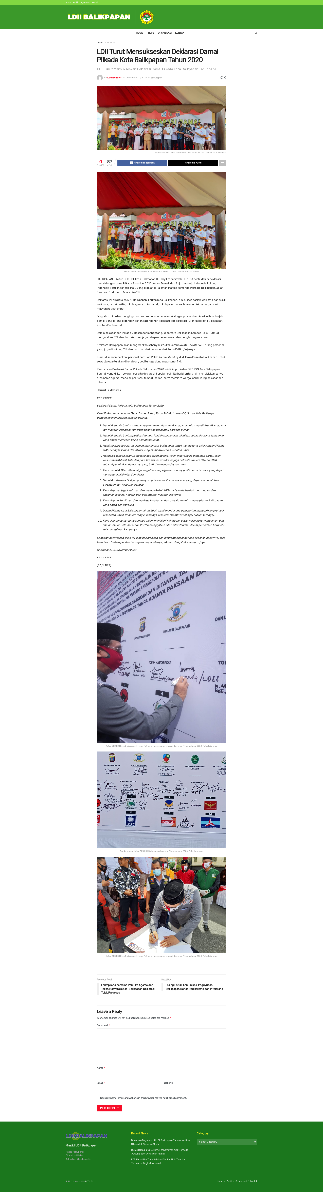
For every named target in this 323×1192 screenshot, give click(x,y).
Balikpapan (110, 42)
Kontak (95, 2)
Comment (103, 1025)
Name (101, 1067)
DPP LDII (89, 1181)
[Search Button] (256, 33)
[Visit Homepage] (111, 17)
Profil (75, 2)
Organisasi (85, 2)
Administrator (114, 77)
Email (101, 1083)
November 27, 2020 (137, 77)
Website (168, 1082)
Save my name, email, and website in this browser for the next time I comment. (143, 1098)
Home (68, 2)
